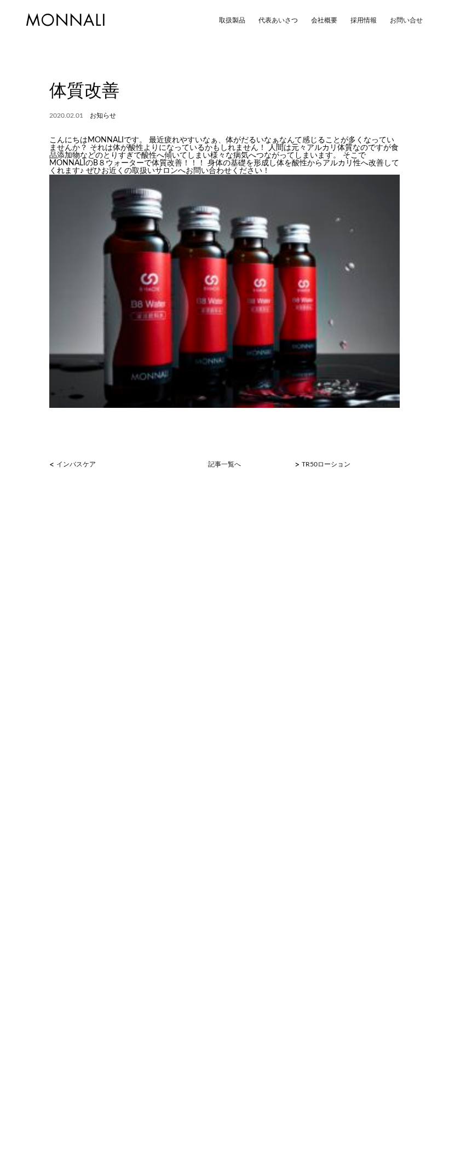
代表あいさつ (278, 20)
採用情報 (363, 20)
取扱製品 (232, 20)
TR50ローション (326, 464)
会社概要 (324, 20)
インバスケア (76, 464)
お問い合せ (406, 20)
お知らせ (103, 115)
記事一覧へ (224, 464)
